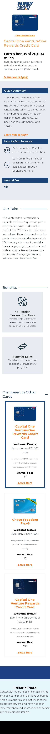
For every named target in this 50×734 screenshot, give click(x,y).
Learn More (25, 483)
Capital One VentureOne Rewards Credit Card (25, 432)
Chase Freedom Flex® (25, 521)
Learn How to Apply (16, 77)
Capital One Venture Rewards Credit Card (25, 603)
